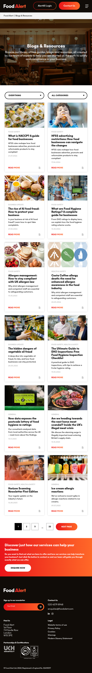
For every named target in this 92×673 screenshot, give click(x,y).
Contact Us (69, 5)
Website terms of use (57, 625)
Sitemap (52, 635)
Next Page (66, 526)
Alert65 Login (45, 5)
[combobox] (24, 95)
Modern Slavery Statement (60, 638)
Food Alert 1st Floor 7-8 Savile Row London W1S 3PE (11, 630)
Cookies (51, 631)
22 (50, 526)
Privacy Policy (54, 628)
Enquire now (18, 568)
